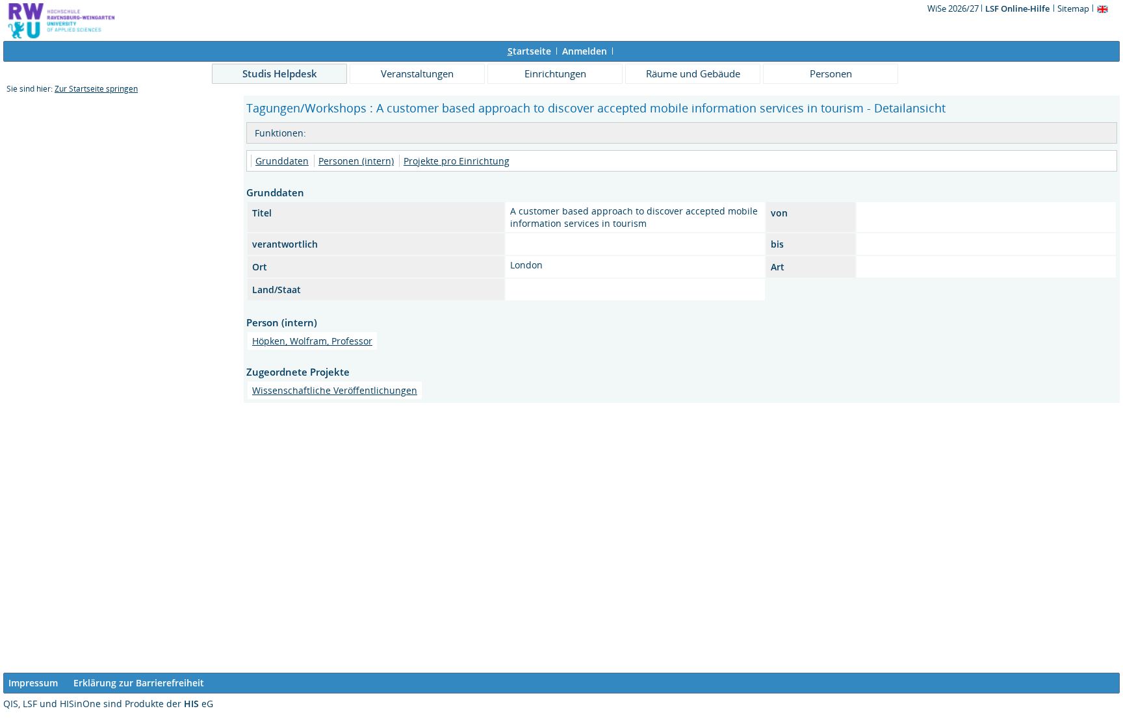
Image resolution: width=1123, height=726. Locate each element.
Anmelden (584, 51)
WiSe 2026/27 (954, 8)
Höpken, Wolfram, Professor (312, 341)
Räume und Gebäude (693, 73)
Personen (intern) (356, 161)
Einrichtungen (555, 73)
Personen (831, 73)
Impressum (33, 683)
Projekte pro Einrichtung (457, 161)
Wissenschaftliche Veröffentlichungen (334, 390)
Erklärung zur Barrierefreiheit (138, 683)
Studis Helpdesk (279, 73)
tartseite (529, 51)
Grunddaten (282, 161)
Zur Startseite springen (96, 89)
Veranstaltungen (417, 73)
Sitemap (1073, 8)
